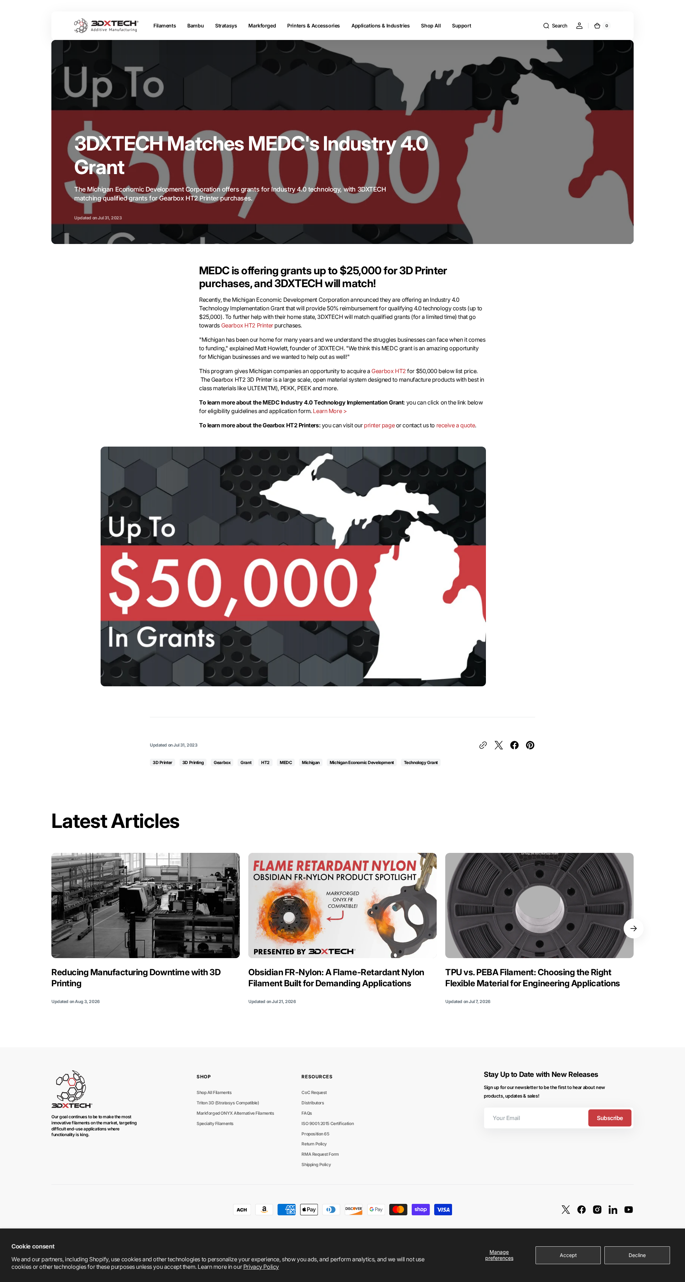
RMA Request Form (320, 1154)
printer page (379, 425)
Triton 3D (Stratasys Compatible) (228, 1102)
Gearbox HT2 (388, 371)
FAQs (306, 1113)
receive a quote (455, 425)
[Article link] (145, 929)
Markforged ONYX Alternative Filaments (235, 1113)
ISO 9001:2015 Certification (327, 1123)
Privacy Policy (261, 1266)
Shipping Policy (316, 1164)
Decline (637, 1255)
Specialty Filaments (215, 1123)
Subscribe (610, 1117)
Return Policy (314, 1143)
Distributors (312, 1102)
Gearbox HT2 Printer (247, 325)
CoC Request (313, 1092)
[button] (555, 26)
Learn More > (330, 410)
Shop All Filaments (214, 1092)
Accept (568, 1255)
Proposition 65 (315, 1133)
